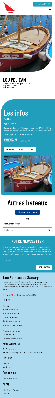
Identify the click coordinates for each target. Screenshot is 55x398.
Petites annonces (11, 321)
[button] (50, 10)
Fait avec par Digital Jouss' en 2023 (20, 295)
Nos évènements (11, 317)
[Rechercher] (49, 230)
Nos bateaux (9, 309)
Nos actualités (9, 313)
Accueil (6, 306)
